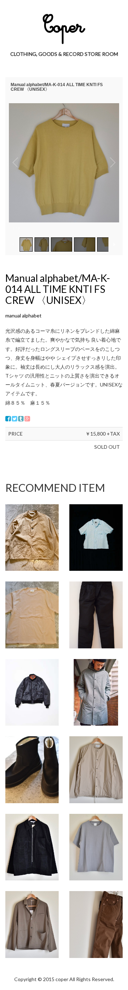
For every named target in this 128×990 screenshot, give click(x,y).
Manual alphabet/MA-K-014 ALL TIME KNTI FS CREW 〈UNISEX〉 (57, 289)
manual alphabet (23, 315)
